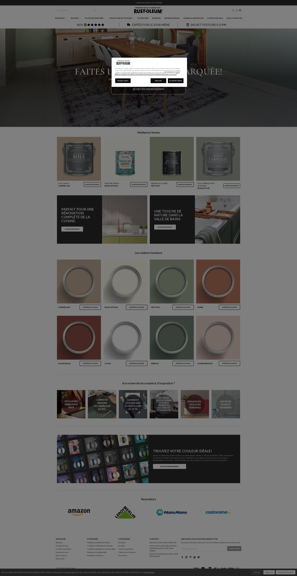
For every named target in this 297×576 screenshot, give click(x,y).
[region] (149, 72)
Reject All (158, 80)
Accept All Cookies (175, 80)
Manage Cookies (123, 80)
